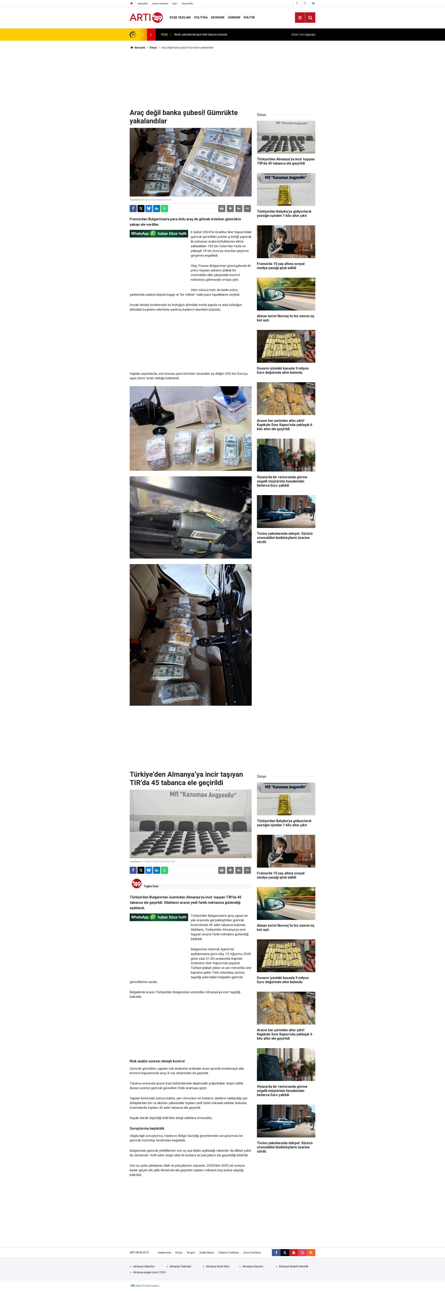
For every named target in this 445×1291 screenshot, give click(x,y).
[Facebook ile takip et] (276, 1252)
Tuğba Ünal (151, 886)
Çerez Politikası (252, 1252)
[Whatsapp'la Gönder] (164, 208)
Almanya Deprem (252, 1266)
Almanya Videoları (180, 1266)
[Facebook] (133, 208)
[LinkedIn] (156, 208)
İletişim (191, 1252)
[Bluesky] (148, 208)
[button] (230, 208)
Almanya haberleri (144, 1266)
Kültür (249, 17)
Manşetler (143, 3)
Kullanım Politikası (229, 1252)
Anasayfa (139, 47)
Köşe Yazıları (180, 17)
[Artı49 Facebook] (297, 3)
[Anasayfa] (132, 3)
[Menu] (300, 17)
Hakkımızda (164, 1252)
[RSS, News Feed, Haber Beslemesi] (311, 1252)
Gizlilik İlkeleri (206, 1252)
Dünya (153, 47)
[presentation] (142, 34)
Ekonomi (217, 17)
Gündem (234, 17)
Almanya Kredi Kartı (218, 1266)
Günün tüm (303, 34)
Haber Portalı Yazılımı (147, 1285)
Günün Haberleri (160, 3)
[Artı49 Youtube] (313, 3)
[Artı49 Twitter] (305, 3)
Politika (201, 17)
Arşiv (174, 3)
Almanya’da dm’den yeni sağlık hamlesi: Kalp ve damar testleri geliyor (215, 34)
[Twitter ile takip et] (285, 1252)
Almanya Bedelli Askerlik (293, 1266)
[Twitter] (140, 208)
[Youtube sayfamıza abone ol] (293, 1252)
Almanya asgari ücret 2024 (149, 1272)
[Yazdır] (221, 208)
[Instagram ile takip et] (302, 1252)
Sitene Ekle (187, 3)
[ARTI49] (146, 17)
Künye (178, 1252)
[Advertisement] (222, 79)
